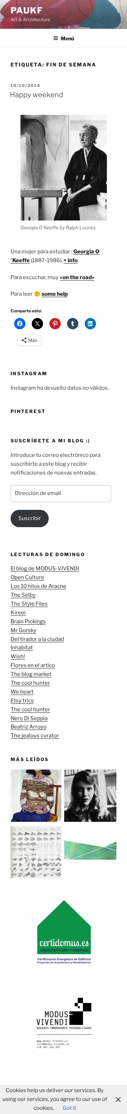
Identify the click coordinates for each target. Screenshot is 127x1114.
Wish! (18, 656)
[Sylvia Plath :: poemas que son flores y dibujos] (90, 797)
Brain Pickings (28, 621)
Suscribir (29, 518)
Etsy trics (22, 700)
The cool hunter (30, 683)
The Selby (23, 595)
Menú (67, 38)
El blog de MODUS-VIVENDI (45, 568)
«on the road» (77, 277)
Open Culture (27, 577)
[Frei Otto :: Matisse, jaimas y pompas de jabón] (37, 853)
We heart (22, 692)
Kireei (18, 612)
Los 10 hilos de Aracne (38, 586)
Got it (69, 1108)
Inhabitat (22, 647)
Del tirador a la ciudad (37, 639)
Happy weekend (36, 94)
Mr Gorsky (23, 630)
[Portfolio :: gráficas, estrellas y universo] (90, 853)
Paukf (27, 10)
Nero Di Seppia (29, 718)
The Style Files (29, 604)
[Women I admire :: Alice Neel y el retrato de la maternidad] (37, 797)
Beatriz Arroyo (29, 727)
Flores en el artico (33, 665)
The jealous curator (35, 735)
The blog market (31, 674)
